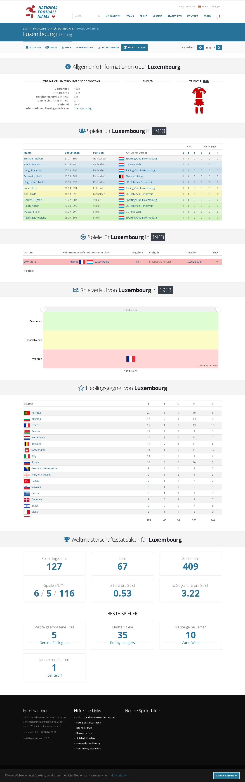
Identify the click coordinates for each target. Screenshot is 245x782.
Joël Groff (54, 675)
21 (148, 412)
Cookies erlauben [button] (226, 775)
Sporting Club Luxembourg (141, 158)
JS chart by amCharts (208, 365)
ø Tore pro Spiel (122, 585)
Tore (122, 558)
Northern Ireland (41, 474)
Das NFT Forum (84, 727)
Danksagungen (84, 733)
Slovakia (36, 487)
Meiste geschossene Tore (54, 627)
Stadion (192, 252)
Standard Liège (134, 176)
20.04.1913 (30, 261)
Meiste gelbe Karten (191, 627)
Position (98, 152)
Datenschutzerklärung (88, 743)
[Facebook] (219, 16)
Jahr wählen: (188, 47)
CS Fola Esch (133, 164)
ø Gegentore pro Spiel (190, 585)
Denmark (36, 499)
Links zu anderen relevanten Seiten (95, 717)
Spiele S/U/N (54, 585)
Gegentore (190, 558)
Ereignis (154, 252)
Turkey (35, 480)
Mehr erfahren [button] (119, 775)
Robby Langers (122, 642)
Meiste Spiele (122, 627)
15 (148, 425)
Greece (35, 493)
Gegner (28, 403)
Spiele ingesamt (54, 558)
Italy (33, 456)
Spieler (53, 47)
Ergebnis (138, 252)
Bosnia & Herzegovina (44, 468)
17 (148, 418)
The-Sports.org (82, 108)
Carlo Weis (190, 642)
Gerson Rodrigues (54, 642)
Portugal (36, 412)
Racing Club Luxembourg (140, 170)
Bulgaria (36, 418)
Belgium (36, 443)
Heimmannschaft (74, 252)
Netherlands (38, 437)
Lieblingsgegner (109, 47)
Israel (34, 505)
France (35, 425)
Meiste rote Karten (54, 660)
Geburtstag (72, 152)
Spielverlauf (85, 47)
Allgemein (35, 47)
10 (148, 456)
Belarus (35, 431)
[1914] (219, 47)
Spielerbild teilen (85, 738)
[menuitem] (130, 309)
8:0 (137, 261)
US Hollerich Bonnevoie (139, 182)
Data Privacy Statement (88, 748)
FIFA (215, 252)
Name (28, 152)
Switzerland (38, 449)
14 (148, 431)
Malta (34, 511)
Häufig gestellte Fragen (88, 722)
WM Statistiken (136, 47)
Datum (28, 252)
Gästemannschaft (99, 252)
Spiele (67, 47)
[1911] (200, 47)
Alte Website (188, 6)
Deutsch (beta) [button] (210, 6)
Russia (35, 462)
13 (148, 449)
